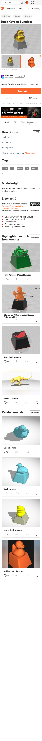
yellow (19, 168)
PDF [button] (37, 132)
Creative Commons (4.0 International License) (20, 208)
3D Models (6, 16)
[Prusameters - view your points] (26, 2)
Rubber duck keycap (13, 571)
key (27, 168)
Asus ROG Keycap (12, 357)
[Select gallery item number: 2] (21, 311)
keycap (35, 168)
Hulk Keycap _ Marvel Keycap (17, 275)
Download (22, 91)
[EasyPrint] (22, 3)
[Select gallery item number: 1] (20, 311)
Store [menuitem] (20, 9)
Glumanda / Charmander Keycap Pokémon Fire (19, 316)
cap (12, 168)
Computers (28, 16)
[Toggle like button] (5, 279)
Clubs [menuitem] (27, 9)
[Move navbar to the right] (39, 8)
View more (35, 238)
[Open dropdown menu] (38, 21)
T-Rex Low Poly (11, 398)
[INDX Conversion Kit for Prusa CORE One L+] (21, 112)
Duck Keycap (10, 448)
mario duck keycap (13, 530)
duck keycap (10, 489)
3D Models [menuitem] (10, 9)
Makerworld (30, 153)
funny (4, 168)
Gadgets (17, 16)
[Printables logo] (2, 9)
